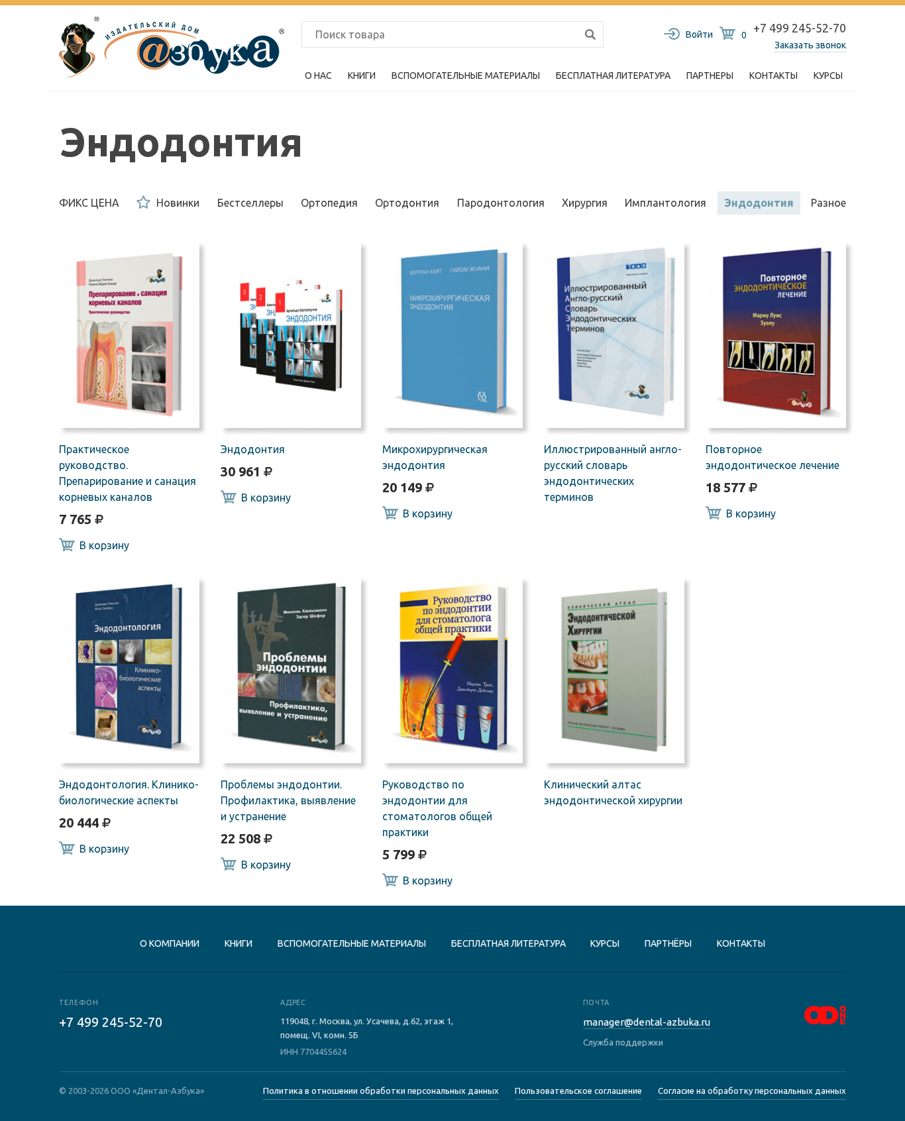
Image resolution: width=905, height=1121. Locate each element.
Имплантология (665, 203)
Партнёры (668, 943)
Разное (828, 203)
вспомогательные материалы (352, 943)
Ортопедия (329, 203)
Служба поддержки (623, 1042)
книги (238, 943)
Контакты (773, 75)
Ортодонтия (407, 203)
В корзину (104, 545)
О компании (169, 943)
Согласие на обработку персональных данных (752, 1090)
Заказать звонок (810, 45)
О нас (318, 75)
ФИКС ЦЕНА (89, 203)
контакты (741, 943)
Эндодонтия (759, 203)
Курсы (828, 75)
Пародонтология (501, 203)
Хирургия (585, 203)
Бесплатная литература (508, 943)
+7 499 (110, 1022)
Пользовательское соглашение (578, 1090)
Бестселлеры (250, 203)
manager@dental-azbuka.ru (646, 1022)
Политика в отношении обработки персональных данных (381, 1090)
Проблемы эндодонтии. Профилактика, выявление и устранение (288, 800)
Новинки (177, 203)
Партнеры (709, 75)
